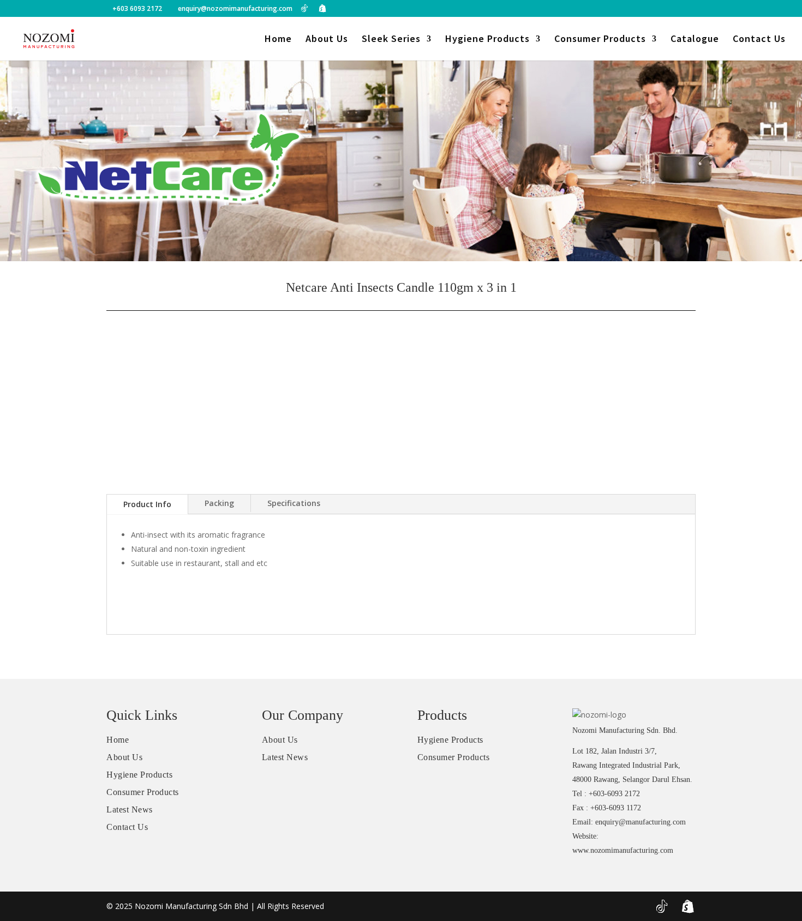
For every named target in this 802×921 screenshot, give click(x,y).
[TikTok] (304, 8)
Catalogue (695, 40)
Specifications (293, 503)
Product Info (147, 504)
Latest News (129, 809)
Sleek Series (391, 40)
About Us (327, 40)
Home (278, 40)
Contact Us (759, 40)
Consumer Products (600, 40)
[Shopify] (322, 8)
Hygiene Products (487, 40)
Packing (219, 503)
